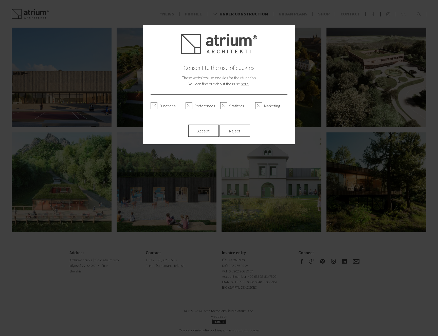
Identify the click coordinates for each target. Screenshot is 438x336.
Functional (168, 105)
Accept (203, 130)
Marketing (272, 105)
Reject (234, 130)
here (245, 83)
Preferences (204, 105)
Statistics (236, 105)
